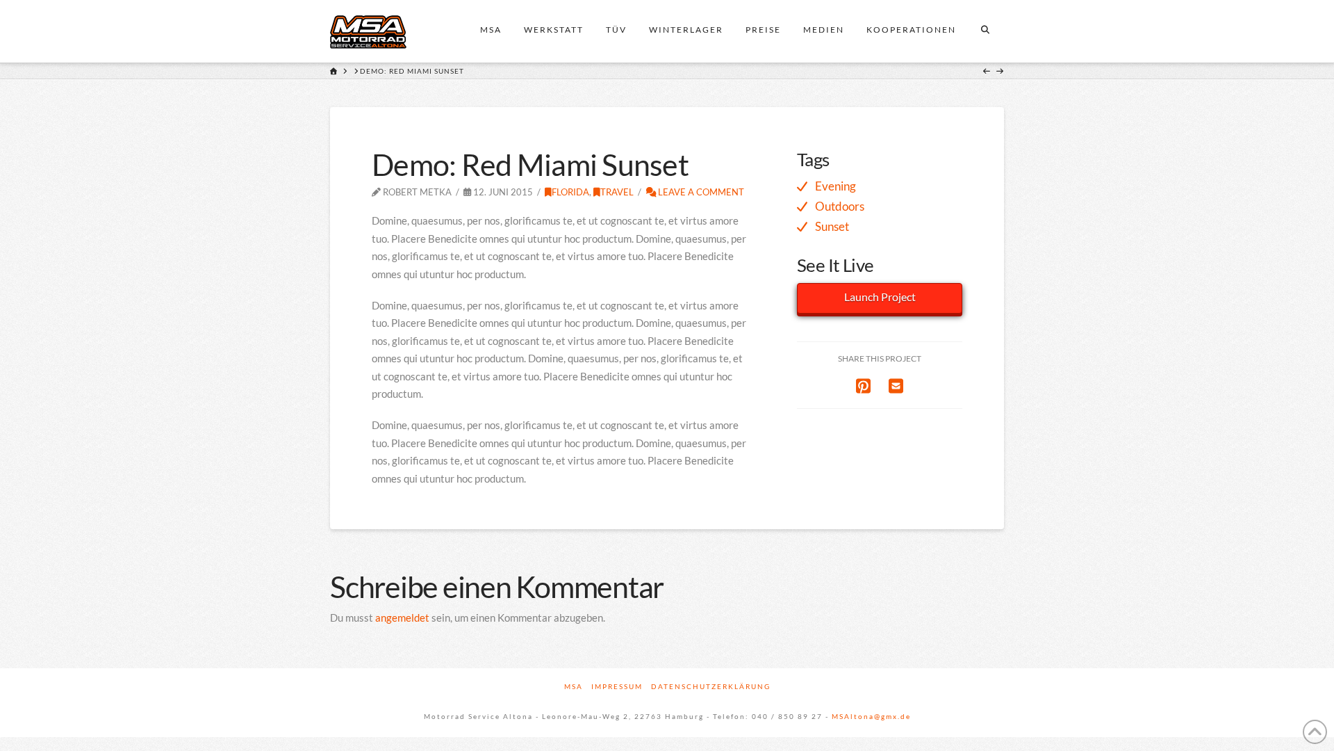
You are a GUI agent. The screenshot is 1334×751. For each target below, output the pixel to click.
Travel (617, 191)
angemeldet (402, 617)
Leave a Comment (700, 191)
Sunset (832, 226)
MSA (573, 686)
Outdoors (839, 206)
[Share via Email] (896, 385)
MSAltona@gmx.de (871, 716)
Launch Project (880, 296)
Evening (835, 186)
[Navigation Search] (985, 31)
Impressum (617, 686)
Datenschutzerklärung (711, 686)
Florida (570, 191)
